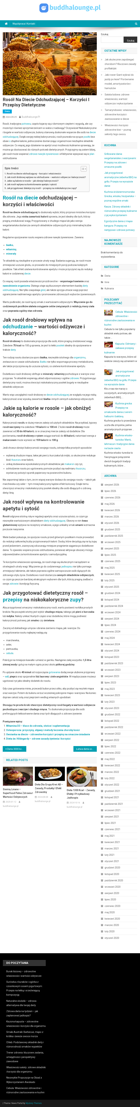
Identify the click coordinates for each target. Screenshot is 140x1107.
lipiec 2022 (110, 746)
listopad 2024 (112, 599)
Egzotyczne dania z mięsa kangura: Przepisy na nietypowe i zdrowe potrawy (119, 225)
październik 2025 (114, 535)
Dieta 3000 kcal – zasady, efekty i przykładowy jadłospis (16, 749)
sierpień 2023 (112, 676)
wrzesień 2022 (113, 733)
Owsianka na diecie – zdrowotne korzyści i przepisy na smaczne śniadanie (48, 734)
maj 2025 (110, 567)
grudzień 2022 (112, 714)
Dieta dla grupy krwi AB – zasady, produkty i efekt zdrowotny (49, 788)
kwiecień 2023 (112, 695)
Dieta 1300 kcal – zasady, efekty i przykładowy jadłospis (81, 794)
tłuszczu (16, 459)
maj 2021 (110, 835)
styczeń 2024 (112, 650)
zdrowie (74, 378)
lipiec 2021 (110, 823)
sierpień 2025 (112, 548)
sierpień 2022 (112, 740)
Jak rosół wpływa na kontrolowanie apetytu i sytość (32, 184)
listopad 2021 (112, 797)
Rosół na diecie (20, 198)
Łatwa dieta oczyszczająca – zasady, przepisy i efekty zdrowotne (86, 749)
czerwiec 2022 (112, 752)
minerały (11, 253)
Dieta (7, 111)
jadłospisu (66, 566)
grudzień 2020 (112, 867)
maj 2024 (110, 638)
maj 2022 (110, 759)
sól (7, 676)
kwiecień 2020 (112, 918)
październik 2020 (114, 880)
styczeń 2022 (112, 784)
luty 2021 (110, 855)
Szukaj (104, 34)
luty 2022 (110, 778)
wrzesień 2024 (113, 612)
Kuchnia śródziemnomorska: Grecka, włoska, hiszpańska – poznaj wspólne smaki (120, 196)
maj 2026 (110, 504)
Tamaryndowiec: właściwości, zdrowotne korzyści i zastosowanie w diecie (121, 114)
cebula (9, 653)
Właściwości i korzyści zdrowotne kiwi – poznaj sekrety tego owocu (118, 130)
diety (13, 349)
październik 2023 (114, 663)
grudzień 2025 (112, 529)
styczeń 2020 (112, 938)
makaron (69, 464)
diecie (27, 273)
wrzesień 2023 (113, 669)
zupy (75, 600)
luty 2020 (110, 931)
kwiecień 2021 (112, 842)
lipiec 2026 (110, 491)
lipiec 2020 (110, 899)
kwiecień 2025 (112, 574)
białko (9, 245)
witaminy (11, 249)
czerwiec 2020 (112, 906)
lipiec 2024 (110, 625)
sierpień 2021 (112, 816)
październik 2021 (114, 804)
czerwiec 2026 (112, 497)
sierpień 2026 (112, 484)
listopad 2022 (112, 720)
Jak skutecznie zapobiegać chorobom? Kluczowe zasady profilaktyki (120, 64)
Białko (43, 361)
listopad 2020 (112, 874)
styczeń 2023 (112, 708)
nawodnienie (10, 285)
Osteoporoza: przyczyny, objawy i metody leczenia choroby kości (43, 730)
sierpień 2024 (112, 618)
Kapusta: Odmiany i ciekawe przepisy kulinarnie (120, 348)
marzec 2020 (112, 925)
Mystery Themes (34, 1103)
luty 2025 (110, 580)
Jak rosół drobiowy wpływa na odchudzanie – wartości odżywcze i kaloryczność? (46, 177)
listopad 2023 (112, 657)
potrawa (26, 123)
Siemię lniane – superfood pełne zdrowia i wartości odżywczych (18, 793)
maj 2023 (110, 689)
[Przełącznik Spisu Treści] (82, 169)
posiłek (60, 345)
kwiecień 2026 (112, 510)
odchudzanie (18, 327)
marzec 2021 (112, 848)
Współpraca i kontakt (23, 23)
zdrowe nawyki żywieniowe (44, 154)
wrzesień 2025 (113, 542)
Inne (107, 282)
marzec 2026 (112, 516)
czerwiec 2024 (112, 631)
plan (92, 154)
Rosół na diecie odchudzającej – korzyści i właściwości (34, 173)
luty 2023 (110, 701)
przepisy (12, 600)
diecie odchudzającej (57, 394)
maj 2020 (110, 912)
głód (43, 290)
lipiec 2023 (110, 682)
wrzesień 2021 (113, 810)
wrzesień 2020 (113, 886)
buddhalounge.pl (31, 117)
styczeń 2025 (112, 586)
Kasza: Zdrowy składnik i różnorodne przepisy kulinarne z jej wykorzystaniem (120, 211)
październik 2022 (114, 727)
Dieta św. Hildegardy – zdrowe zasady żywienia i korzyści (38, 738)
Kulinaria (109, 288)
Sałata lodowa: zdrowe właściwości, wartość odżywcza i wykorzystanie (119, 99)
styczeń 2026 (112, 523)
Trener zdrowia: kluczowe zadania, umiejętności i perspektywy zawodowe (25, 1057)
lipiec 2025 (110, 555)
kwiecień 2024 (112, 644)
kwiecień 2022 (112, 765)
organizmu (24, 285)
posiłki (86, 136)
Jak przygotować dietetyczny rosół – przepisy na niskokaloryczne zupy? (42, 188)
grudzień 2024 (112, 593)
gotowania (54, 672)
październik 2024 (114, 606)
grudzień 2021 (112, 791)
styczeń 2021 (112, 861)
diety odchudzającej (54, 520)
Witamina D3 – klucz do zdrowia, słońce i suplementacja (38, 725)
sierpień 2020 (112, 893)
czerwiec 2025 (112, 561)
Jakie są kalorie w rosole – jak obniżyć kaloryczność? (33, 181)
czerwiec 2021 (112, 829)
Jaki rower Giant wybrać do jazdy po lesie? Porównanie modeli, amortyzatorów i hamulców (119, 81)
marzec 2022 (112, 772)
